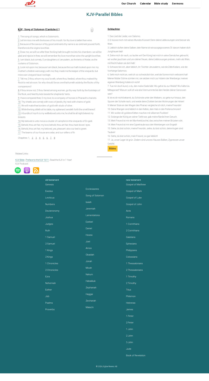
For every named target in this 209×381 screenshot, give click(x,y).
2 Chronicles (51, 270)
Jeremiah (90, 208)
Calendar (145, 3)
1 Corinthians (132, 224)
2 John (129, 335)
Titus (128, 289)
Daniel (89, 228)
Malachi (89, 307)
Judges (49, 224)
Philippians (131, 250)
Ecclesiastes (92, 189)
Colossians (131, 256)
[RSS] (37, 170)
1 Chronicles (51, 263)
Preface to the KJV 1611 (37, 160)
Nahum (89, 274)
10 (19, 102)
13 (19, 113)
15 (19, 125)
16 (19, 129)
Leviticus (49, 197)
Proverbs (50, 309)
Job (47, 296)
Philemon (131, 296)
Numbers (50, 204)
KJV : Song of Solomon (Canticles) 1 (39, 29)
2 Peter (130, 322)
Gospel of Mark (134, 191)
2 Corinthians (132, 230)
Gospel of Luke (134, 197)
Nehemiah (50, 283)
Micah (89, 267)
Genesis (49, 184)
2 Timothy (131, 283)
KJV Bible (19, 160)
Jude (128, 349)
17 (19, 132)
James (129, 309)
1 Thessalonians (134, 263)
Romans (130, 217)
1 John (129, 329)
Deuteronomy (52, 210)
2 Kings (49, 256)
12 (19, 109)
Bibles (112, 148)
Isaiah (88, 202)
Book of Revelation (135, 355)
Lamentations (93, 215)
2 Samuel (50, 243)
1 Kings (49, 250)
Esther (48, 289)
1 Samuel (50, 237)
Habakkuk (90, 281)
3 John (129, 342)
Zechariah (91, 300)
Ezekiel (89, 221)
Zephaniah (91, 287)
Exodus (49, 191)
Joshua (49, 217)
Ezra (47, 276)
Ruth (47, 230)
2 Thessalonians (134, 270)
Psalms (49, 302)
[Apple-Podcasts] (28, 170)
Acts (128, 210)
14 (19, 121)
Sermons (177, 3)
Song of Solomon (95, 195)
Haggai (89, 294)
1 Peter (130, 316)
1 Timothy (131, 276)
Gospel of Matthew (136, 184)
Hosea (89, 235)
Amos (89, 248)
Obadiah (90, 254)
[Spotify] (19, 170)
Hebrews (130, 302)
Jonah (89, 261)
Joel (88, 241)
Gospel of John (134, 204)
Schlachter (114, 29)
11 (19, 105)
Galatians (130, 237)
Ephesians (131, 243)
